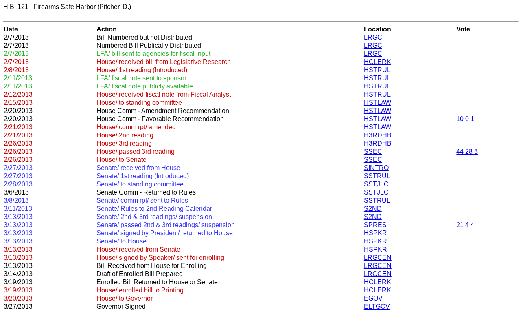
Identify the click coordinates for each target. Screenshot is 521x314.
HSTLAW (377, 102)
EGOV (373, 298)
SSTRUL (377, 175)
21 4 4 (465, 224)
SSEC (373, 151)
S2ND (373, 208)
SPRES (375, 224)
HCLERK (377, 61)
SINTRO (376, 167)
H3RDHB (378, 135)
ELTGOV (377, 306)
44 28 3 (467, 151)
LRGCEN (378, 257)
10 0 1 (465, 118)
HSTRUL (377, 69)
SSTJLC (376, 184)
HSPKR (375, 233)
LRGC (373, 37)
